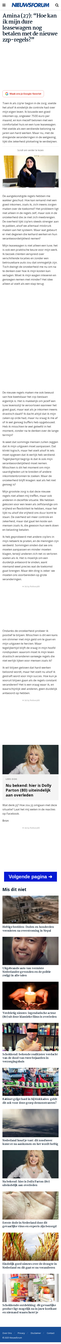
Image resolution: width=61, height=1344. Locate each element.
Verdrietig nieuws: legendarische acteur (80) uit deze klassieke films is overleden (29, 1015)
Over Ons (7, 1333)
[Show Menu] (4, 5)
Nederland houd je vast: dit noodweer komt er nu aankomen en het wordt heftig (30, 1142)
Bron (5, 820)
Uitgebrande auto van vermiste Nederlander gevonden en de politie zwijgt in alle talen (26, 972)
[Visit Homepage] (30, 5)
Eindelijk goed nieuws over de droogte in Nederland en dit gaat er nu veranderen (29, 1266)
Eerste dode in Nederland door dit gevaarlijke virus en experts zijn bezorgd (29, 1225)
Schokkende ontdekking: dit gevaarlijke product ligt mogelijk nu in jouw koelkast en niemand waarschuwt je (29, 1309)
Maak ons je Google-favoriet (25, 93)
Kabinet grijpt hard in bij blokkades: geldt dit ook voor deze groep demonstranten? (29, 1101)
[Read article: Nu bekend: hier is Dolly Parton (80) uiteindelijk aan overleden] (30, 1164)
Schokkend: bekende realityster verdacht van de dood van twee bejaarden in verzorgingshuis (30, 1058)
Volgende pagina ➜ (30, 876)
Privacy (21, 1333)
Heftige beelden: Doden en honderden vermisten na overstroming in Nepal (28, 929)
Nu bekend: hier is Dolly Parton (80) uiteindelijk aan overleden (26, 1184)
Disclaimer (36, 1333)
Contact (50, 1333)
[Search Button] (57, 5)
